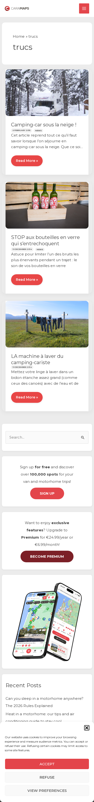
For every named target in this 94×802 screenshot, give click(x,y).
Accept (47, 764)
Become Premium (47, 556)
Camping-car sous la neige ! (43, 125)
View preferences (47, 790)
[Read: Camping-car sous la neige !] (47, 92)
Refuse (47, 777)
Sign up (47, 493)
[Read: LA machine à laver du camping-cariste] (47, 323)
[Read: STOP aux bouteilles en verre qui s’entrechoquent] (47, 204)
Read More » (27, 162)
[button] (86, 727)
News (38, 130)
